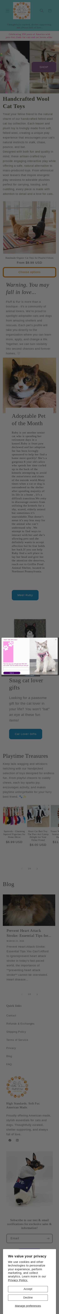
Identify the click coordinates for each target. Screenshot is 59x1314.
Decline (28, 1297)
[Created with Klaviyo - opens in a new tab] (29, 675)
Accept (28, 1289)
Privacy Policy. (18, 1280)
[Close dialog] (55, 639)
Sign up (12, 673)
